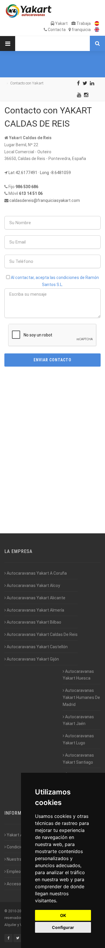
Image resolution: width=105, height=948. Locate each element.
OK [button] (63, 915)
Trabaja (83, 23)
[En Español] (95, 23)
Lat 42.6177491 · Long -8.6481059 (39, 172)
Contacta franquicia (69, 29)
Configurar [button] (63, 927)
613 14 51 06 (31, 193)
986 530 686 (26, 186)
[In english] (95, 29)
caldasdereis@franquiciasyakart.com (44, 200)
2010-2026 (16, 911)
